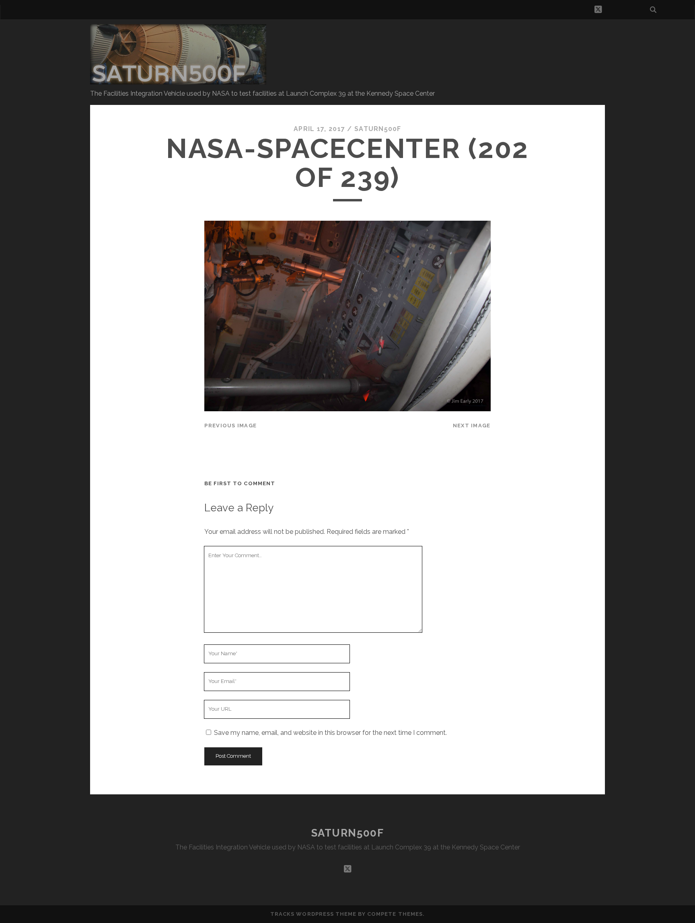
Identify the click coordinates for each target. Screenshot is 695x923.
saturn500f (377, 129)
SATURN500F (347, 833)
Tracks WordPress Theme (313, 914)
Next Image (472, 426)
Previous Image (230, 426)
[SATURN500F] (178, 81)
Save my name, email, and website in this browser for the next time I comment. (330, 732)
